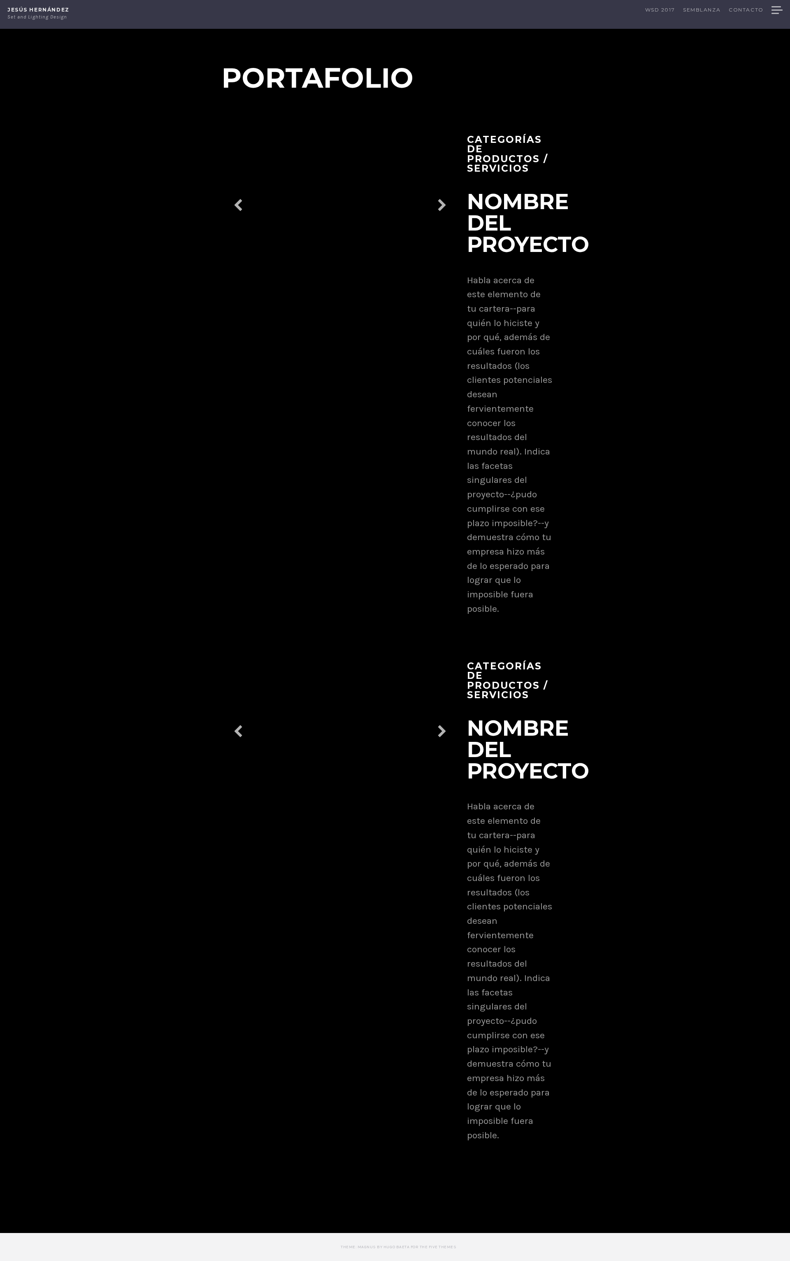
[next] (441, 205)
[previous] (238, 205)
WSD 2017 (660, 10)
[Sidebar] (777, 11)
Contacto (746, 10)
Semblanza (701, 10)
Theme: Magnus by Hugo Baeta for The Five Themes (398, 1247)
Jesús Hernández (38, 10)
